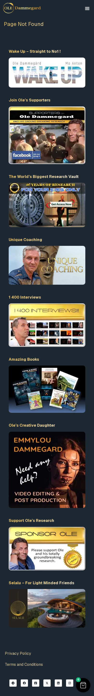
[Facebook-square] (35, 683)
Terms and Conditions (24, 664)
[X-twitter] (47, 683)
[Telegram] (13, 683)
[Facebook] (24, 683)
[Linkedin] (58, 683)
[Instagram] (69, 683)
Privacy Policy (18, 653)
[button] (87, 8)
